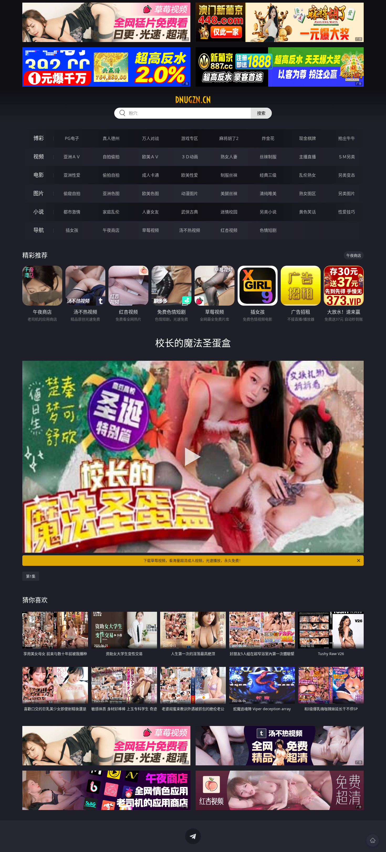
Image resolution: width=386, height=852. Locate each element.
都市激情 (72, 212)
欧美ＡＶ (150, 157)
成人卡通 (150, 175)
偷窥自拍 (72, 193)
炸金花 (268, 138)
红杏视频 (229, 230)
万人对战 (150, 138)
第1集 (30, 576)
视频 (38, 156)
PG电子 (72, 138)
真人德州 (111, 138)
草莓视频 (150, 230)
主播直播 (307, 157)
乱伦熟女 (307, 175)
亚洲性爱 (72, 175)
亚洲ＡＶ (72, 157)
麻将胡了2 (228, 138)
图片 (38, 193)
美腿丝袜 (229, 193)
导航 (38, 230)
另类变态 (346, 175)
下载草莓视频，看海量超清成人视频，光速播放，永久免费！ (193, 560)
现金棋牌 (307, 138)
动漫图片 (189, 193)
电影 (38, 175)
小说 (38, 211)
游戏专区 (189, 138)
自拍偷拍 (111, 157)
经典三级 (268, 175)
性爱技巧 (346, 212)
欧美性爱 (189, 175)
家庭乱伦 (111, 212)
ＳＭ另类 (346, 157)
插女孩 (72, 230)
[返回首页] (372, 840)
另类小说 (268, 212)
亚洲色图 (111, 193)
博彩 (38, 138)
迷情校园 (229, 212)
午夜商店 (111, 230)
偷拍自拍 (111, 175)
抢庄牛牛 (346, 138)
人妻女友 (150, 212)
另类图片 (346, 193)
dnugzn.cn (193, 100)
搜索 (261, 113)
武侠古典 (189, 212)
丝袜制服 (268, 157)
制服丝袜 (229, 175)
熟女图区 (307, 193)
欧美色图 (150, 193)
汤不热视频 (189, 230)
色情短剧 (268, 230)
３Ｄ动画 (189, 157)
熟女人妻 (229, 157)
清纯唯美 (268, 193)
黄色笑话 (307, 212)
